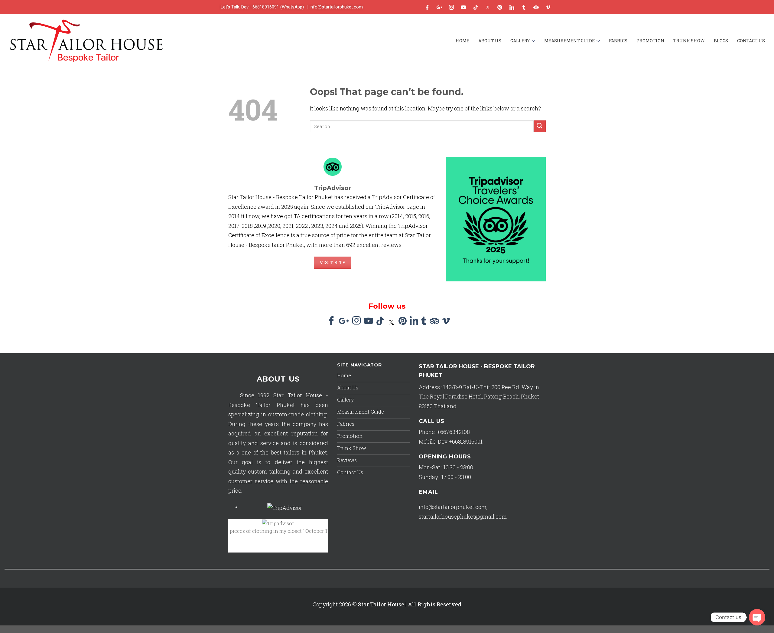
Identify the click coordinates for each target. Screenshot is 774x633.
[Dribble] (499, 6)
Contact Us (751, 41)
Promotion (650, 41)
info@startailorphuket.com (452, 506)
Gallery (520, 41)
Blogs (721, 41)
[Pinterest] (402, 321)
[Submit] (540, 126)
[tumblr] (523, 6)
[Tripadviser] (536, 6)
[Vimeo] (548, 6)
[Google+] (439, 6)
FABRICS (618, 41)
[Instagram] (451, 6)
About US (489, 41)
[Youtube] (463, 6)
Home (462, 41)
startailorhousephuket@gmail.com (463, 516)
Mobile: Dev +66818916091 (451, 441)
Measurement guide (569, 41)
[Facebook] (427, 6)
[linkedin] (511, 6)
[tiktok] (475, 6)
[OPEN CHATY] (757, 617)
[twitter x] (487, 6)
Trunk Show (689, 41)
